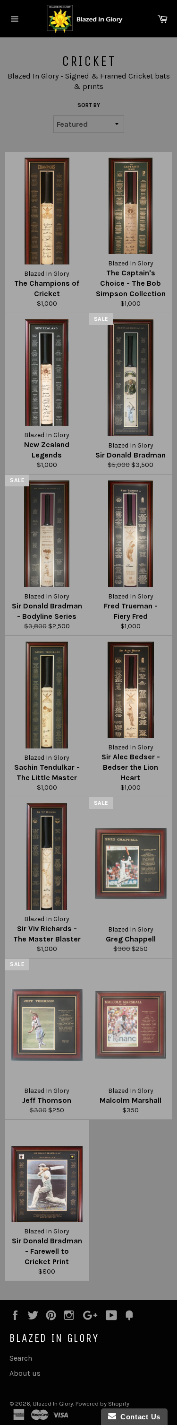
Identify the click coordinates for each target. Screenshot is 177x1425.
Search (20, 1358)
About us (25, 1373)
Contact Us (138, 1417)
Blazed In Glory (53, 1403)
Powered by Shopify (102, 1403)
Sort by (88, 105)
